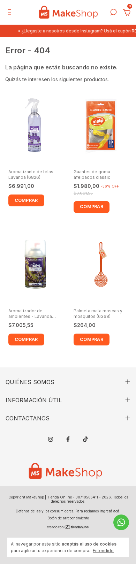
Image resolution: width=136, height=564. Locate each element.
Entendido (103, 550)
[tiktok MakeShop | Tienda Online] (85, 439)
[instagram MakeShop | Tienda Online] (50, 439)
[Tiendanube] (68, 528)
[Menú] (10, 13)
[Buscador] (113, 13)
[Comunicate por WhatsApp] (121, 522)
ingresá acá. (110, 511)
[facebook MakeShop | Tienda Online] (68, 439)
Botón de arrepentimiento (68, 518)
